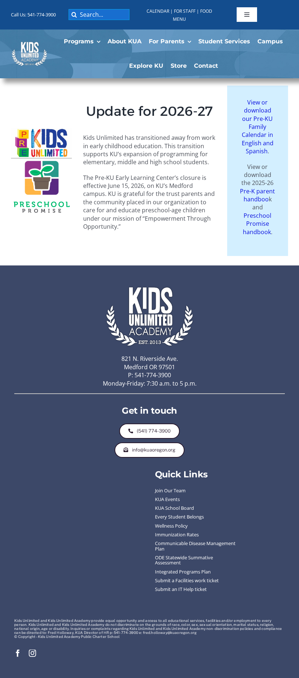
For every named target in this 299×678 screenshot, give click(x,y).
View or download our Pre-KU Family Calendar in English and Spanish (257, 126)
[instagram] (32, 653)
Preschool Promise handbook (257, 224)
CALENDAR (158, 11)
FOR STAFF (184, 11)
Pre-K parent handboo (257, 195)
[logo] (29, 44)
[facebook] (18, 653)
